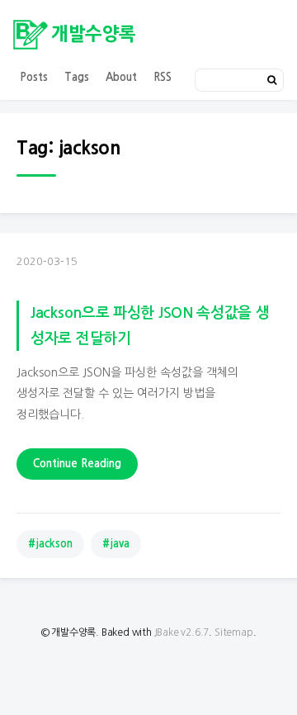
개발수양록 (93, 34)
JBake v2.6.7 (182, 632)
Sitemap (233, 632)
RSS (162, 77)
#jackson (50, 543)
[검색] (272, 80)
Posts (34, 77)
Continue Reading (77, 463)
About (121, 77)
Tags (76, 77)
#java (116, 543)
